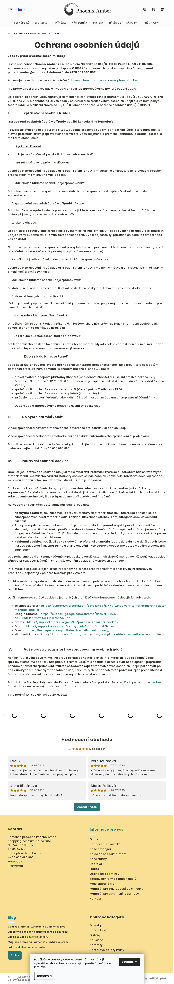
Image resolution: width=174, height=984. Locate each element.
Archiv (15, 955)
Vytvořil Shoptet (155, 978)
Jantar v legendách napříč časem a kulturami (38, 932)
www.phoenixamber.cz (90, 80)
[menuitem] (21, 23)
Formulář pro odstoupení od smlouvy (116, 889)
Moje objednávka (102, 884)
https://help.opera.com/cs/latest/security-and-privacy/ (68, 630)
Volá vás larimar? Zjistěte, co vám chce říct (36, 926)
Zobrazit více (87, 807)
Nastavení (44, 976)
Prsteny (95, 935)
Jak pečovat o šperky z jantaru (28, 937)
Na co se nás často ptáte (108, 854)
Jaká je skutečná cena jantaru (28, 947)
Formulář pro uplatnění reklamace (114, 894)
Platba (94, 869)
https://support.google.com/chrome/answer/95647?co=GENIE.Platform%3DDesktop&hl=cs (66, 616)
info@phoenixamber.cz (24, 853)
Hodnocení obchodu (87, 740)
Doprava (96, 864)
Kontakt (95, 899)
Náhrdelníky (98, 930)
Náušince (96, 940)
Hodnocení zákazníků (105, 844)
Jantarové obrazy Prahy (107, 950)
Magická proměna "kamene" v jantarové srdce (38, 942)
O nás (94, 839)
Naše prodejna (100, 849)
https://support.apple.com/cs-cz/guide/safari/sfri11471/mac (70, 626)
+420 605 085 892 (20, 857)
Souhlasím (129, 962)
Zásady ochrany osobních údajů (113, 879)
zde (43, 967)
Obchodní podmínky (104, 874)
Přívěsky (95, 925)
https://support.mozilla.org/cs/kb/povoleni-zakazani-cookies (72, 622)
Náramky (96, 945)
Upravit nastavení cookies (25, 980)
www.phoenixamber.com (127, 80)
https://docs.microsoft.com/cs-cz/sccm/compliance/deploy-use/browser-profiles (100, 634)
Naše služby (98, 859)
